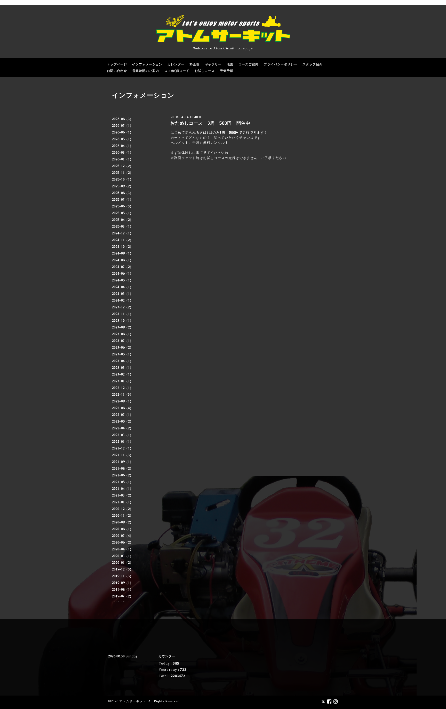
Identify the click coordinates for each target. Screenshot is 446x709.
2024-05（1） (122, 280)
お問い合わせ (117, 71)
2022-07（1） (122, 415)
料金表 (194, 64)
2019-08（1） (122, 589)
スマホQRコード (176, 71)
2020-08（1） (122, 529)
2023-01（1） (122, 381)
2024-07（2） (122, 267)
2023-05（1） (122, 354)
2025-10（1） (122, 179)
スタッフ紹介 (312, 64)
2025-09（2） (122, 186)
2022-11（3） (122, 395)
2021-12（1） (122, 448)
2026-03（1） (122, 152)
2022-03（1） (122, 435)
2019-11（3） (122, 576)
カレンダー (176, 64)
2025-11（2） (122, 173)
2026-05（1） (122, 139)
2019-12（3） (122, 569)
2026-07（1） (122, 126)
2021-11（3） (122, 455)
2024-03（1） (122, 294)
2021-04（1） (122, 489)
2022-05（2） (122, 421)
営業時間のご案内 (145, 71)
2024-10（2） (122, 247)
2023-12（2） (122, 307)
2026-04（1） (122, 146)
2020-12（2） (122, 509)
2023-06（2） (122, 347)
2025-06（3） (122, 206)
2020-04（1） (122, 549)
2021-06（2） (122, 475)
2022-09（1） (122, 401)
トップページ (117, 64)
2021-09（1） (122, 462)
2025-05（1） (122, 213)
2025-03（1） (122, 226)
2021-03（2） (122, 495)
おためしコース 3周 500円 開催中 (210, 123)
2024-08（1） (122, 260)
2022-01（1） (122, 442)
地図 (230, 64)
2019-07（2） (122, 596)
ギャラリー (213, 64)
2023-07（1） (122, 341)
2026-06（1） (122, 132)
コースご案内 (248, 64)
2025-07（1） (122, 200)
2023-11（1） (122, 314)
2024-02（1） (122, 300)
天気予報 (226, 71)
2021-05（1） (122, 482)
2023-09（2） (122, 327)
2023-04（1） (122, 361)
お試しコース (205, 71)
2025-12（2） (122, 166)
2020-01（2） (122, 563)
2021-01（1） (122, 502)
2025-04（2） (122, 220)
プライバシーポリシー (280, 64)
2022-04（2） (122, 428)
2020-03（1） (122, 556)
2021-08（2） (122, 468)
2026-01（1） (122, 159)
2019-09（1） (122, 583)
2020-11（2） (122, 516)
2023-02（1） (122, 374)
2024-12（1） (122, 233)
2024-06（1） (122, 273)
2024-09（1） (122, 253)
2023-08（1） (122, 334)
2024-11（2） (122, 240)
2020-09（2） (122, 522)
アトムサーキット (132, 701)
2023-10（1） (122, 321)
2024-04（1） (122, 287)
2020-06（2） (122, 542)
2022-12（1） (122, 388)
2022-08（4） (122, 408)
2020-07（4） (122, 536)
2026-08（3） (122, 119)
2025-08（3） (122, 193)
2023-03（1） (122, 368)
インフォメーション (147, 64)
